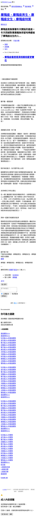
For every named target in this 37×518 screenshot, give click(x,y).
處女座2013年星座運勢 (8, 379)
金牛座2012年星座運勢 (8, 403)
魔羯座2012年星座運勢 (8, 422)
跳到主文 (4, 24)
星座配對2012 (5, 431)
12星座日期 (4, 471)
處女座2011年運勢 (7, 446)
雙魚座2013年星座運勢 (8, 392)
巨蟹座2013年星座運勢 (8, 374)
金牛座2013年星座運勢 (8, 369)
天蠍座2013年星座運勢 (8, 383)
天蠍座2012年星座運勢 (8, 417)
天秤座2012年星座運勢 (8, 415)
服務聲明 (20, 491)
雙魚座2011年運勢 (7, 460)
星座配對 (4, 474)
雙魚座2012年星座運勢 (8, 426)
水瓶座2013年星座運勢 (8, 390)
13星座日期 (4, 469)
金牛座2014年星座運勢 (8, 340)
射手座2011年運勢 (7, 453)
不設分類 (16, 40)
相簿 (6, 44)
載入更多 (4, 284)
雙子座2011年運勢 (7, 439)
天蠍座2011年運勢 (7, 451)
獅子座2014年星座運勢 (8, 347)
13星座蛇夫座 (5, 467)
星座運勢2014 (5, 333)
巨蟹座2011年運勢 (7, 442)
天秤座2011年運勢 (7, 448)
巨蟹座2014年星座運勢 (8, 345)
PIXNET (9, 489)
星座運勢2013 (5, 395)
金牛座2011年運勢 (7, 437)
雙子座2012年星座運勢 (8, 405)
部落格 (7, 47)
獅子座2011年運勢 (7, 444)
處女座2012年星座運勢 (8, 412)
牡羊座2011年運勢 (7, 435)
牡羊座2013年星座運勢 (8, 367)
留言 (15, 270)
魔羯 (2, 259)
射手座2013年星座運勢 (8, 385)
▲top (2, 281)
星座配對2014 (5, 336)
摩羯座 (15, 277)
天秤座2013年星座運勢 (8, 381)
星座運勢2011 (5, 462)
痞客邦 (11, 270)
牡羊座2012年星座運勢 (8, 401)
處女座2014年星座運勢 (8, 349)
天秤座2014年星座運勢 (8, 352)
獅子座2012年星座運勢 (8, 410)
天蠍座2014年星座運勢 (8, 354)
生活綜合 (16, 275)
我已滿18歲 (5, 514)
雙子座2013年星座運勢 (8, 372)
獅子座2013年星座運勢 (8, 376)
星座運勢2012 (5, 428)
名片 (6, 49)
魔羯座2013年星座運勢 (8, 388)
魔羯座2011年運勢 (7, 455)
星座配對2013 (5, 397)
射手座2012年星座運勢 (8, 419)
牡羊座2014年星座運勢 (8, 338)
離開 (11, 514)
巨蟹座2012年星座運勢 (8, 408)
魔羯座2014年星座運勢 (8, 359)
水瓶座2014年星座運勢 (8, 361)
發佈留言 (4, 296)
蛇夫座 (3, 464)
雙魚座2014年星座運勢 (8, 363)
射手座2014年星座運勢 (8, 356)
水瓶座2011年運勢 (7, 458)
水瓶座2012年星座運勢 (8, 424)
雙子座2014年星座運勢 (8, 342)
